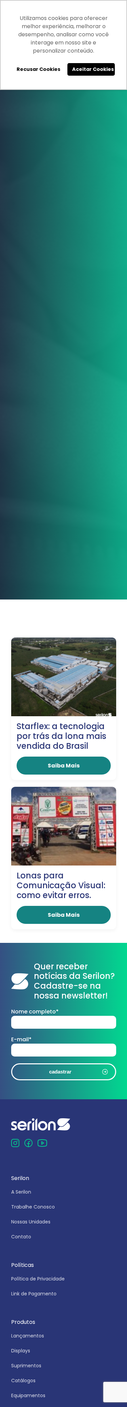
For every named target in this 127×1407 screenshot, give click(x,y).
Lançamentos (27, 1335)
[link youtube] (42, 1143)
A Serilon (21, 1192)
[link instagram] (15, 1143)
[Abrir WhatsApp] (110, 1390)
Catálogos (23, 1380)
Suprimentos (26, 1365)
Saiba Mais (64, 765)
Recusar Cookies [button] (38, 69)
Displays (20, 1350)
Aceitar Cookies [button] (93, 69)
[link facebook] (28, 1143)
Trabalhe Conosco (33, 1206)
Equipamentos (28, 1395)
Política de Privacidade (38, 1278)
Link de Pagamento (34, 1293)
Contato (21, 1236)
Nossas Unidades (30, 1221)
